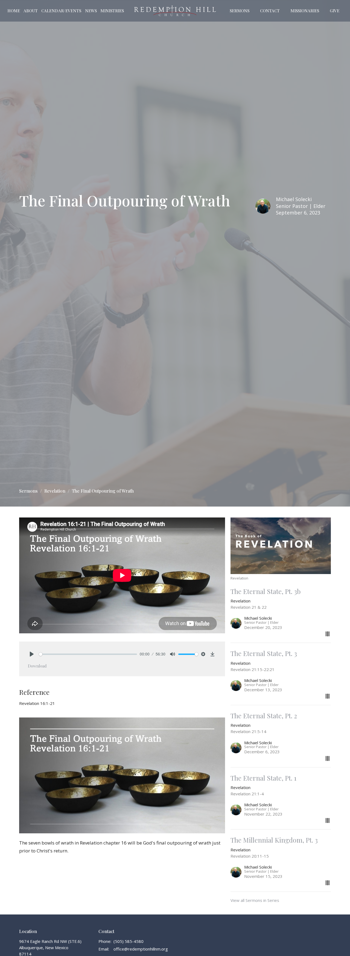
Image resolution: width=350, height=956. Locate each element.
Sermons (239, 10)
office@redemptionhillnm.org (140, 949)
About (31, 10)
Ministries (112, 10)
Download (37, 666)
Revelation (54, 491)
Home (13, 10)
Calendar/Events (61, 10)
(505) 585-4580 (128, 941)
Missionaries (304, 10)
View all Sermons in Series (255, 900)
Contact (270, 10)
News (91, 10)
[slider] (88, 654)
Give (334, 10)
